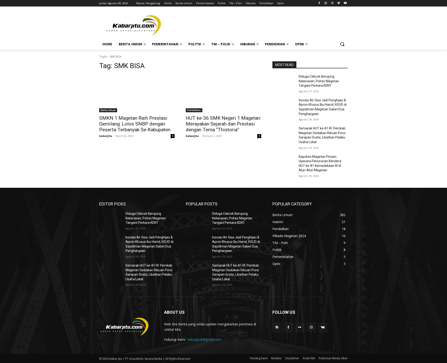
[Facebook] (319, 3)
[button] (342, 44)
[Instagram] (325, 3)
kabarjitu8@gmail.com (204, 339)
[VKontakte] (322, 327)
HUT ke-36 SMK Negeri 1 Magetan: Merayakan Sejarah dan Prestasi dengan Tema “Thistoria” (223, 123)
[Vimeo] (338, 3)
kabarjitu (105, 136)
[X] (332, 3)
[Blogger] (276, 327)
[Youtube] (345, 3)
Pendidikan (194, 110)
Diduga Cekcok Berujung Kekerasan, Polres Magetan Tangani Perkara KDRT (319, 81)
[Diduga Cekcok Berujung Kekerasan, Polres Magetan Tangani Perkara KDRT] (283, 82)
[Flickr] (299, 327)
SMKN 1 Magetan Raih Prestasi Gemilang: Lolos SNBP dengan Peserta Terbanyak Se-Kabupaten (134, 123)
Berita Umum (108, 110)
